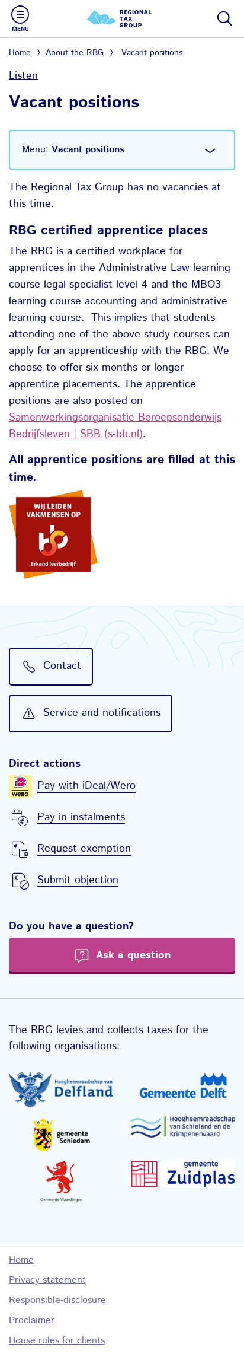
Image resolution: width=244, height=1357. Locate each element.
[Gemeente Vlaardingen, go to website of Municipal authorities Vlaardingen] (61, 1181)
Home (20, 53)
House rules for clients (57, 1341)
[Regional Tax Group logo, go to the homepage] (122, 18)
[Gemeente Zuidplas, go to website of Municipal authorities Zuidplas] (183, 1174)
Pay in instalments (81, 817)
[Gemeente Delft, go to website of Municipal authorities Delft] (183, 1085)
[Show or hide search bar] (224, 18)
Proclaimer (31, 1320)
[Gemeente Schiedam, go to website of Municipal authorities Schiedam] (61, 1134)
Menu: (73, 150)
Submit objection (77, 880)
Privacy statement (47, 1280)
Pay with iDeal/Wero (86, 786)
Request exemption (84, 848)
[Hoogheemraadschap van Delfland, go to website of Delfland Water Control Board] (61, 1089)
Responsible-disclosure (57, 1300)
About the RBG (75, 53)
